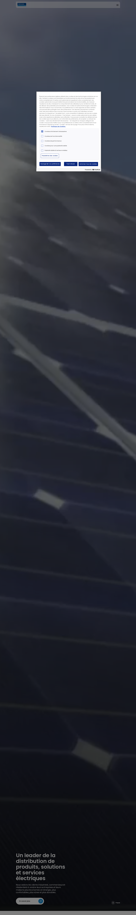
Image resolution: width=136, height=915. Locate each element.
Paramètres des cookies (50, 156)
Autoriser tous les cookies (88, 164)
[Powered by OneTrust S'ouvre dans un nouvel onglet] (92, 170)
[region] (68, 131)
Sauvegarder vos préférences (50, 164)
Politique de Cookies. (58, 126)
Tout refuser (71, 164)
